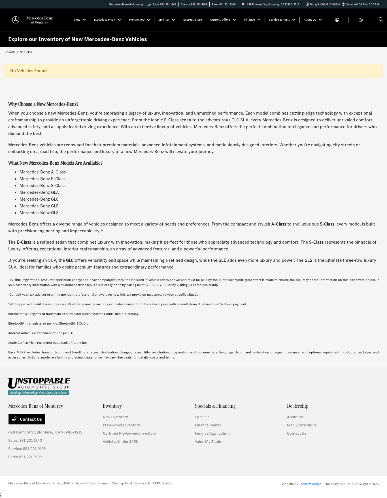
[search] (381, 19)
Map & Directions (301, 425)
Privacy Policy (62, 483)
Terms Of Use (85, 483)
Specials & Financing (215, 406)
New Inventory (115, 417)
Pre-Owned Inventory (121, 425)
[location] (243, 4)
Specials (202, 417)
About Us (295, 417)
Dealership (298, 406)
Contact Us (30, 419)
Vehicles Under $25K (120, 441)
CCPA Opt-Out (163, 483)
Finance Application (212, 433)
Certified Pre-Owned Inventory (129, 433)
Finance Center (208, 425)
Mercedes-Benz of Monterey (29, 483)
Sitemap (103, 483)
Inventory (112, 406)
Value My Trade (208, 441)
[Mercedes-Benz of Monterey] (33, 19)
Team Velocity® (310, 484)
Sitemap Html (122, 483)
